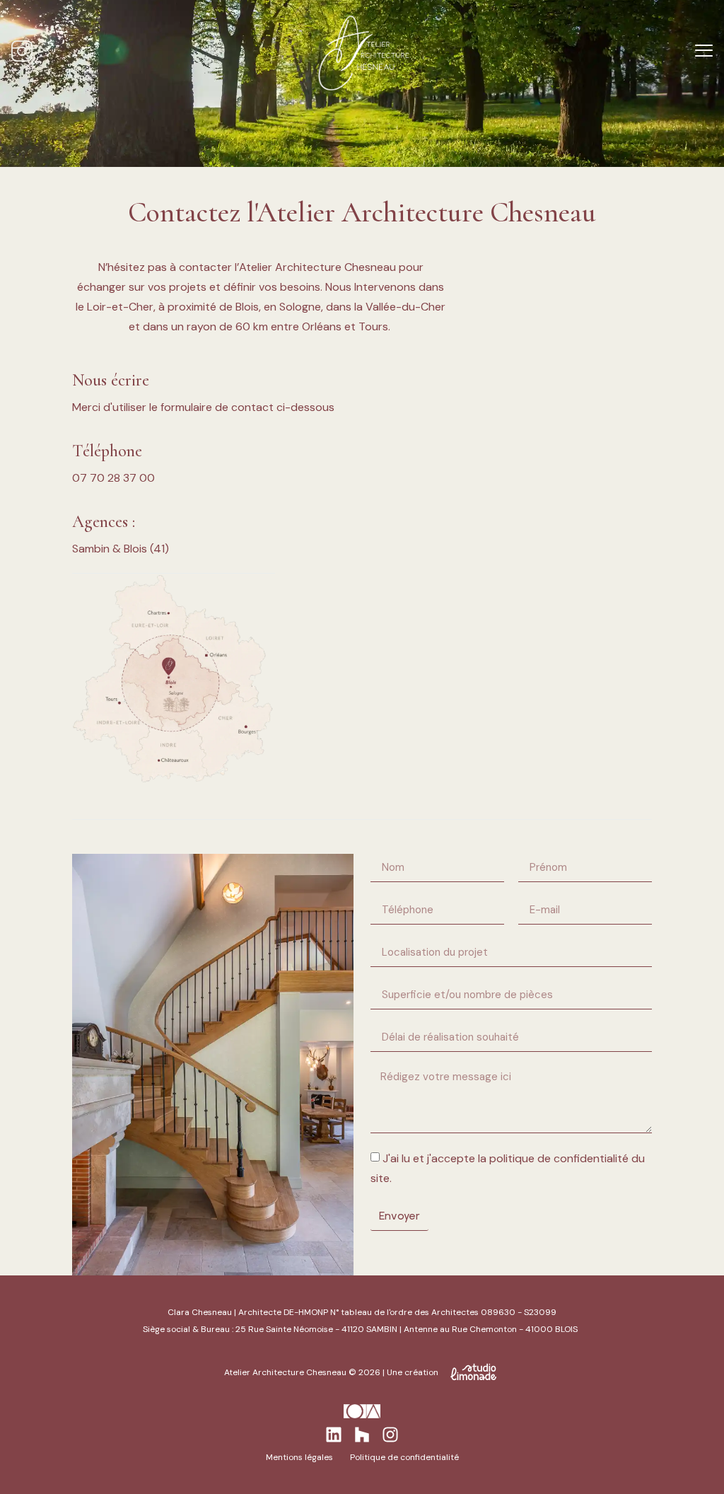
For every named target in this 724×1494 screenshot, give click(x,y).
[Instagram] (390, 1434)
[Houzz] (362, 1434)
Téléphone (107, 451)
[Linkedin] (333, 1434)
